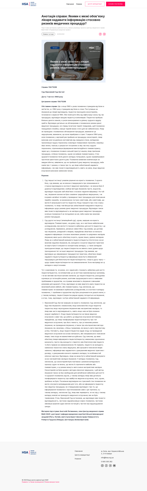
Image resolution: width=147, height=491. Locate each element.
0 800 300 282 (106, 462)
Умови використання (52, 482)
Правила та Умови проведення (33, 482)
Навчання (70, 4)
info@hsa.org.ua (107, 458)
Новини (79, 4)
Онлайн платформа (115, 4)
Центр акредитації (95, 4)
